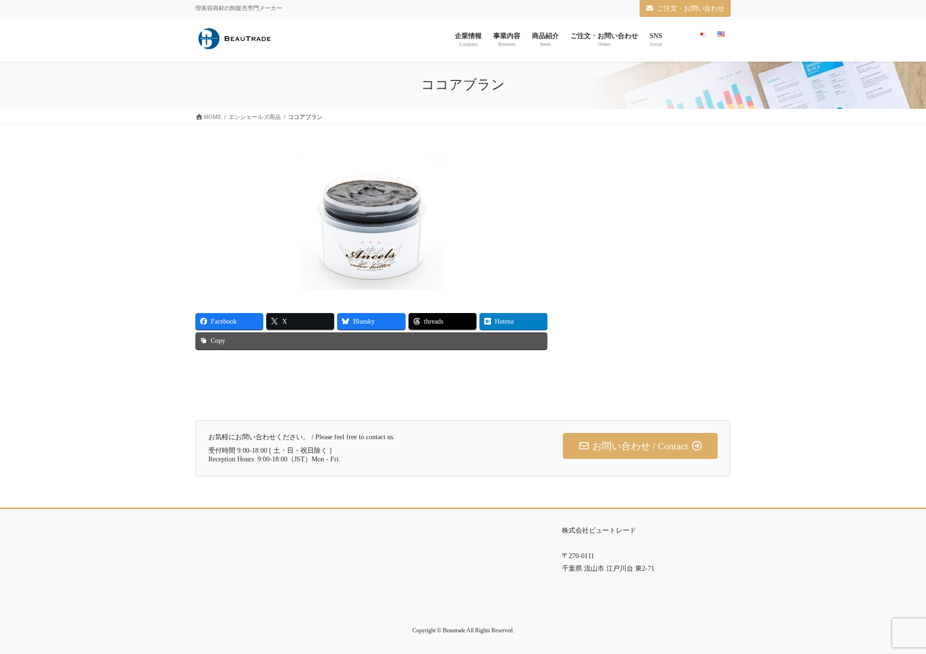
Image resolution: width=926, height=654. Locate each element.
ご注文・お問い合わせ (690, 8)
